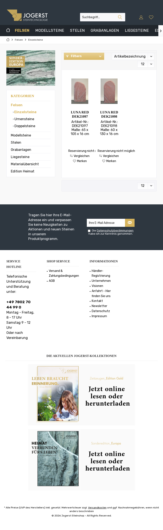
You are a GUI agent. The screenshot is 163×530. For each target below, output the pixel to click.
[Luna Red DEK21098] (109, 91)
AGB (52, 281)
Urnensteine (24, 119)
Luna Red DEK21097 (80, 114)
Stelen (16, 142)
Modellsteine (21, 135)
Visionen (97, 286)
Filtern (76, 56)
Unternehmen (101, 281)
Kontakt (97, 301)
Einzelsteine (25, 112)
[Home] (8, 30)
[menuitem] (152, 17)
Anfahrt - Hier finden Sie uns (101, 293)
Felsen (16, 105)
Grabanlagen (21, 150)
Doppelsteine (24, 126)
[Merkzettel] (151, 17)
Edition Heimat (22, 171)
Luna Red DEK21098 (109, 114)
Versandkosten (97, 507)
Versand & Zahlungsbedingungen (64, 273)
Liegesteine (20, 157)
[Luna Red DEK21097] (79, 91)
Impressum (99, 316)
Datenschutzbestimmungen (115, 230)
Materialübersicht (25, 164)
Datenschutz (101, 311)
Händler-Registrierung (101, 273)
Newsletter (99, 306)
